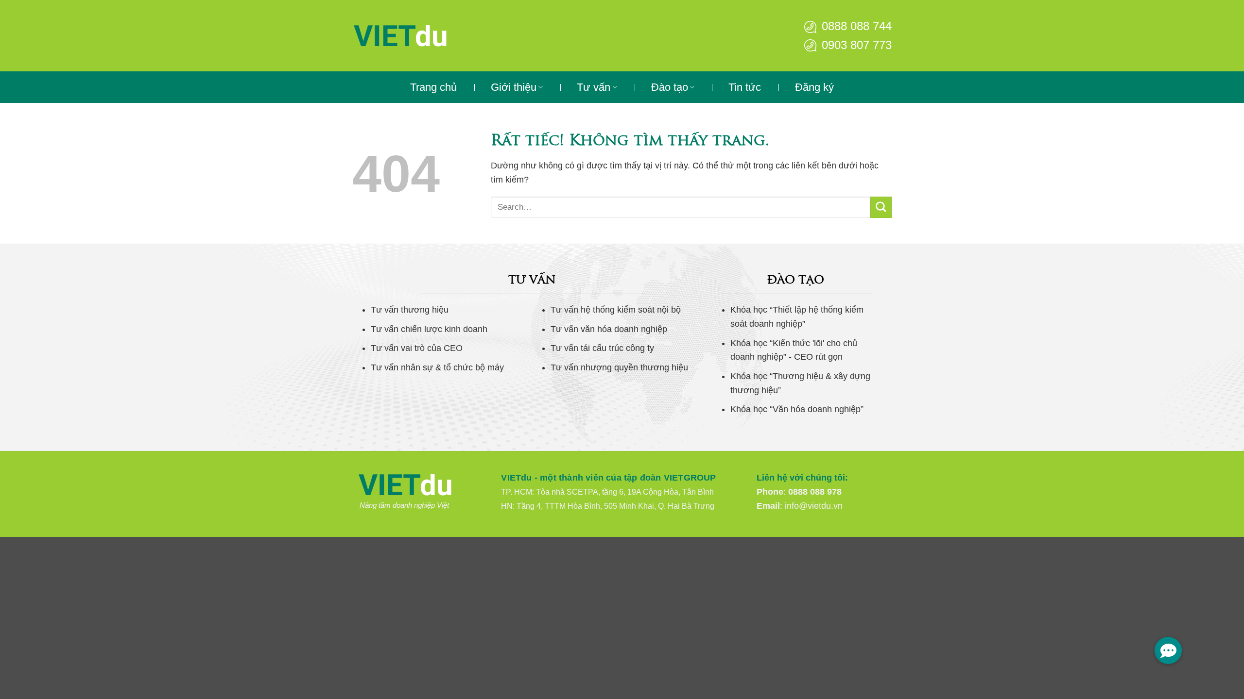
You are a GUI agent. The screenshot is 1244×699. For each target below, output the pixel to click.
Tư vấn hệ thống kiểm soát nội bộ (616, 310)
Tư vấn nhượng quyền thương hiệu (619, 367)
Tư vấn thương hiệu (410, 310)
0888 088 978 (815, 492)
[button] (1168, 650)
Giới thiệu (513, 87)
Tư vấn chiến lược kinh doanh (429, 329)
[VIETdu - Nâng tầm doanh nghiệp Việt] (430, 36)
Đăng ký (814, 87)
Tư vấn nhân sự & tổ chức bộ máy (437, 367)
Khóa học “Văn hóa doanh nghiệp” (797, 409)
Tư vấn (593, 87)
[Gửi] (881, 207)
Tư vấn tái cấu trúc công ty (602, 348)
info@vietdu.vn (814, 506)
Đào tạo (669, 87)
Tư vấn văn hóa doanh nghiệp (609, 329)
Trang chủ (433, 87)
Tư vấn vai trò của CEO (417, 348)
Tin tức (744, 87)
